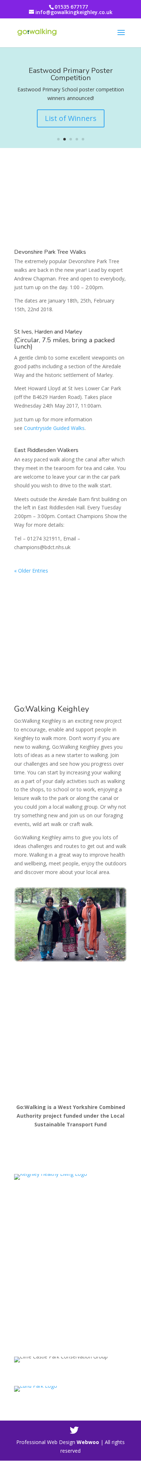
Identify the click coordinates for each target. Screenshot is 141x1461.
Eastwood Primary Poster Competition (71, 74)
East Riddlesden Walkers (46, 450)
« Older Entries (31, 570)
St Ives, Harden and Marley (48, 332)
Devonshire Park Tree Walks (50, 252)
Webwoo (88, 1442)
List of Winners (71, 118)
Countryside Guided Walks (54, 428)
